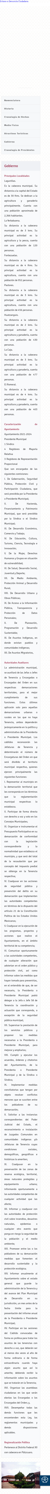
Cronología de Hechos (16, 117)
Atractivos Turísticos (16, 133)
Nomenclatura (12, 100)
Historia (9, 108)
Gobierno (9, 141)
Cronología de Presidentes (19, 150)
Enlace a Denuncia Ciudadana (14, 1)
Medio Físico (11, 125)
